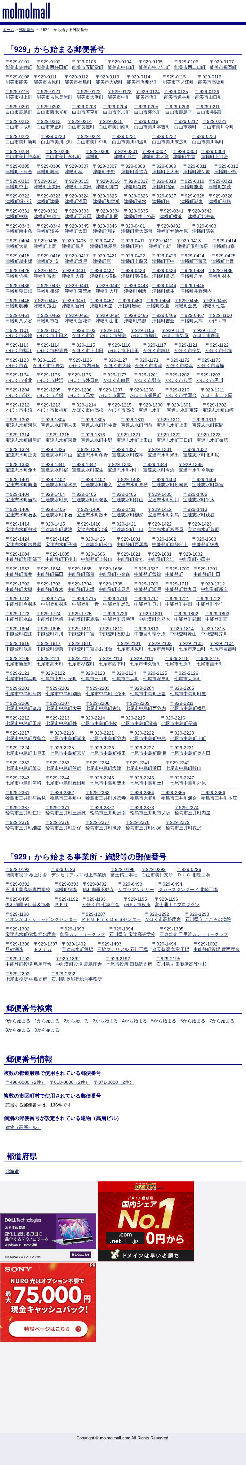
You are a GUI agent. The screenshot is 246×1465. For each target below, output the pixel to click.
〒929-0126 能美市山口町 (208, 94)
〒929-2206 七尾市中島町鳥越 (23, 706)
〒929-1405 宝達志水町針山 (128, 497)
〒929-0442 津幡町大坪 (108, 288)
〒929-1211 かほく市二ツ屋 (216, 392)
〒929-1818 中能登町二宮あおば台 (90, 646)
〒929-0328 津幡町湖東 (192, 198)
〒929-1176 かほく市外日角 (83, 377)
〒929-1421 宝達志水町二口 (128, 526)
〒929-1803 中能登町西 (217, 616)
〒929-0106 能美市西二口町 (190, 64)
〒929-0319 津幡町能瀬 (192, 184)
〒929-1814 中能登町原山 (183, 631)
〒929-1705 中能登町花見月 (114, 586)
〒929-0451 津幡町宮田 (74, 303)
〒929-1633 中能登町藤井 (18, 571)
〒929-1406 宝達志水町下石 (56, 512)
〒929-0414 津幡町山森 (224, 243)
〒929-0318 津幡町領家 (164, 184)
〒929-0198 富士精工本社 (124, 872)
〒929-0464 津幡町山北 (108, 318)
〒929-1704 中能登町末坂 (81, 586)
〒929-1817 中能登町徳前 (50, 646)
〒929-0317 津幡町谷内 (136, 184)
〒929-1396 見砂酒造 (17, 946)
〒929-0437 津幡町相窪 (49, 288)
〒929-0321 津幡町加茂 (221, 184)
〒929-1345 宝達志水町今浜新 (197, 467)
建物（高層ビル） (23, 1127)
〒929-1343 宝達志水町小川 (123, 467)
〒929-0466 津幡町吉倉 (164, 318)
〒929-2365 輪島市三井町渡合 (179, 795)
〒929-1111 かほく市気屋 (175, 333)
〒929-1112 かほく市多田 (206, 333)
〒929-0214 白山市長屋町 (81, 124)
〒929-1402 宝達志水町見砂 (132, 482)
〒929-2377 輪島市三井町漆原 (103, 825)
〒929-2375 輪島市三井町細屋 (23, 825)
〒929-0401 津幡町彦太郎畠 (136, 228)
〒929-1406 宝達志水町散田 (92, 512)
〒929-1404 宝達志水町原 (54, 497)
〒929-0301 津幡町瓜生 (126, 154)
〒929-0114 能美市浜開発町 (142, 79)
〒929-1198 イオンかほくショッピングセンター (41, 917)
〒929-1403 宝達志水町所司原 (170, 482)
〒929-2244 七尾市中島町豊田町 (65, 780)
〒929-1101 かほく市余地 (18, 333)
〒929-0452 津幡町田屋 (102, 303)
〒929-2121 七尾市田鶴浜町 (21, 676)
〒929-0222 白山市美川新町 (21, 139)
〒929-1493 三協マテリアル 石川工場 (122, 946)
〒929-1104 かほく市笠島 (113, 333)
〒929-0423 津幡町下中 (164, 258)
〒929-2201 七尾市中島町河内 (23, 691)
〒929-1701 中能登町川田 (206, 571)
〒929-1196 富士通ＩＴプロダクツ (177, 902)
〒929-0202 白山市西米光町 (52, 109)
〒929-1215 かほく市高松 (121, 407)
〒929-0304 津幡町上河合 (214, 154)
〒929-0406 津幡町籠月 (74, 243)
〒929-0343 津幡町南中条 (18, 228)
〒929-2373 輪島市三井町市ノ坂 (150, 810)
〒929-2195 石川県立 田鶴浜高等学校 (181, 961)
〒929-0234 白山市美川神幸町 (23, 154)
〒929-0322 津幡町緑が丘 (18, 198)
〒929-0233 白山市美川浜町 (208, 139)
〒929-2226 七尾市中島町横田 (108, 750)
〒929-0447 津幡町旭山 (46, 303)
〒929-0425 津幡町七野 (223, 258)
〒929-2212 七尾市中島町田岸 (23, 720)
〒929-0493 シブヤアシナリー (136, 886)
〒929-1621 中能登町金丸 (130, 556)
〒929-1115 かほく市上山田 (87, 347)
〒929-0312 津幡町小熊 (226, 169)
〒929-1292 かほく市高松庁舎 (163, 917)
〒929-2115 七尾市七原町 (178, 661)
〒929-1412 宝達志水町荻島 (163, 512)
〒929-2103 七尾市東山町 (192, 646)
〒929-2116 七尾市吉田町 (209, 661)
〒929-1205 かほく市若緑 (50, 392)
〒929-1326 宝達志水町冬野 (92, 452)
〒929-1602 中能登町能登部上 (170, 541)
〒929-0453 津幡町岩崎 (130, 303)
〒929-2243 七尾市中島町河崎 (23, 780)
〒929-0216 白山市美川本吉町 (152, 124)
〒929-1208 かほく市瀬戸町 (145, 392)
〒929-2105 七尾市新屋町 (18, 661)
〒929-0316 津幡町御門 (108, 184)
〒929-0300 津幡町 (98, 154)
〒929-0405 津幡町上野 (46, 243)
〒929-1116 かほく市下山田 (123, 347)
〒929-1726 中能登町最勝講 (119, 616)
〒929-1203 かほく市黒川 (209, 377)
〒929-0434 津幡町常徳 (164, 273)
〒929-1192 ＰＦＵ (66, 902)
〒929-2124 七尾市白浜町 (125, 676)
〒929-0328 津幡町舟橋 (221, 198)
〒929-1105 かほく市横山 (144, 333)
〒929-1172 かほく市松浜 (179, 363)
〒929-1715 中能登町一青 (85, 601)
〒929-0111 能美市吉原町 (47, 79)
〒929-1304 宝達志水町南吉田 (59, 422)
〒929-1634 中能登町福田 (50, 571)
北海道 (12, 1171)
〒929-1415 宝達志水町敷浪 (56, 526)
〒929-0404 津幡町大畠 (17, 243)
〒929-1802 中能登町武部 (187, 616)
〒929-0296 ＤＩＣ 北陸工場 (193, 872)
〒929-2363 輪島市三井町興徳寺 (106, 795)
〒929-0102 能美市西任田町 (52, 64)
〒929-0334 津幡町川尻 (108, 213)
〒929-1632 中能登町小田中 (194, 556)
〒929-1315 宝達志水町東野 (61, 437)
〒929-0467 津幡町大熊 (192, 318)
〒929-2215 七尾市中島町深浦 (139, 720)
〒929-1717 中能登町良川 (147, 601)
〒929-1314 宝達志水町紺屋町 (23, 437)
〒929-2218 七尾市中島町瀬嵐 (68, 735)
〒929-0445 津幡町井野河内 (196, 288)
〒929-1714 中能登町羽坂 (54, 601)
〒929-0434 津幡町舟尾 (192, 273)
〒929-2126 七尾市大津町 (187, 676)
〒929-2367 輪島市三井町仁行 (23, 810)
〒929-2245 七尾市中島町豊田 (108, 780)
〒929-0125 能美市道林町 (177, 94)
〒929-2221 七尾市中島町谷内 (108, 735)
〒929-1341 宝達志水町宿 (54, 467)
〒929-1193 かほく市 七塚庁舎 (100, 902)
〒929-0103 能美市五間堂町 (87, 64)
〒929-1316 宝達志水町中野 (96, 437)
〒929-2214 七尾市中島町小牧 (99, 720)
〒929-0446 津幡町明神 (17, 303)
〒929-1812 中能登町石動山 (114, 631)
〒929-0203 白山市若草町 (85, 109)
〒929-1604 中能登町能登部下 (23, 556)
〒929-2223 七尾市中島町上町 (188, 735)
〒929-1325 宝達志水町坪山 (56, 452)
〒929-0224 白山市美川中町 (92, 139)
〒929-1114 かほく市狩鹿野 (52, 347)
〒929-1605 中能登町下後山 (61, 556)
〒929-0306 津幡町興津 (49, 169)
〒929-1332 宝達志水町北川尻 (201, 452)
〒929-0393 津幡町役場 (66, 886)
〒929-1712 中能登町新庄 (214, 586)
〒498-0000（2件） (25, 1082)
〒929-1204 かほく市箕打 (18, 392)
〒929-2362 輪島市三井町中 (65, 795)
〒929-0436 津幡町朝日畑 (18, 288)
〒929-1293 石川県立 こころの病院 (208, 917)
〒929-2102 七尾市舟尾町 (161, 646)
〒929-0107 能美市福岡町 (223, 64)
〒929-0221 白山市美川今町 (218, 124)
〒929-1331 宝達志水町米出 (163, 452)
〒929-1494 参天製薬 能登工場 (170, 946)
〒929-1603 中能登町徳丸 (205, 541)
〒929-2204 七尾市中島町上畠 (148, 691)
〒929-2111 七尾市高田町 (50, 661)
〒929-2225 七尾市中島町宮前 (68, 750)
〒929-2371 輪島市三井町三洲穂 (65, 810)
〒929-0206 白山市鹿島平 (178, 109)
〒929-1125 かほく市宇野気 (48, 363)
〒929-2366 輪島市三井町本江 (219, 795)
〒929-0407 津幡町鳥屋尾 (103, 243)
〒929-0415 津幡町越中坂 (18, 258)
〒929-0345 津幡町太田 (77, 228)
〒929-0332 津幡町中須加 (47, 213)
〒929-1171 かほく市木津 (148, 363)
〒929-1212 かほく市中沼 (18, 407)
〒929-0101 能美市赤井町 (18, 64)
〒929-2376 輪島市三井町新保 (63, 825)
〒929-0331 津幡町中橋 (17, 213)
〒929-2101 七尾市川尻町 (130, 646)
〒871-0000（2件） (114, 1082)
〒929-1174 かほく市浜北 (18, 377)
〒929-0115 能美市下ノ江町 (178, 79)
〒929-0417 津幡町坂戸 (77, 258)
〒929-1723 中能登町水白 (18, 616)
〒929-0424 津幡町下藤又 (193, 258)
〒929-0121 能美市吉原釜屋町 (54, 94)
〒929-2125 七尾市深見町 (156, 676)
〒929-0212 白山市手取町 (18, 124)
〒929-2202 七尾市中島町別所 (63, 691)
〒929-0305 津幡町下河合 (18, 169)
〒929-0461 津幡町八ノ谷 (18, 318)
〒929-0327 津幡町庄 (164, 198)
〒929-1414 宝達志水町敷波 (21, 526)
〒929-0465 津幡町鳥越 (136, 318)
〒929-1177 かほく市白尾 (116, 377)
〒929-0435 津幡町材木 (221, 273)
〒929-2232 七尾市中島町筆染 (23, 765)
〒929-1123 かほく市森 (17, 363)
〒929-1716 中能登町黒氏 (116, 601)
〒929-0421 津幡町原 (105, 258)
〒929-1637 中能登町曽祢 (147, 571)
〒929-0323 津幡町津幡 (49, 198)
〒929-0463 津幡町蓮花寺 (78, 318)
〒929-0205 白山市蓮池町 (147, 109)
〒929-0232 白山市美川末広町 (170, 139)
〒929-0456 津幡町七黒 (215, 303)
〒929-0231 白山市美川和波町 (130, 139)
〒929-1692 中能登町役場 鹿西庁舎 (216, 946)
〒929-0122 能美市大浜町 (90, 94)
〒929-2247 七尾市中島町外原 (188, 780)
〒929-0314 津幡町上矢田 (47, 184)
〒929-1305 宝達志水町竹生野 (99, 422)
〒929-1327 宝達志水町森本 (128, 452)
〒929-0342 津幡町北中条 (201, 213)
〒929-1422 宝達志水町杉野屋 (166, 526)
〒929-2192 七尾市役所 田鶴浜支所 (129, 961)
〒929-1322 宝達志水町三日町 (175, 437)
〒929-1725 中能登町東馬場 (83, 616)
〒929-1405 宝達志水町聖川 (163, 497)
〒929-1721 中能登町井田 (178, 601)
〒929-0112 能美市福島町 (78, 79)
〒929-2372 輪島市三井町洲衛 (108, 810)
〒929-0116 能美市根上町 (18, 94)
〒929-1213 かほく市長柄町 (52, 407)
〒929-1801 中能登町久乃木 (154, 616)
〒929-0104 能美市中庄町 (121, 64)
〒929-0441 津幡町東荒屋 (78, 288)
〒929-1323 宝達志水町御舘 (212, 437)
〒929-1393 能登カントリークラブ (82, 931)
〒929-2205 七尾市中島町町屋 (188, 691)
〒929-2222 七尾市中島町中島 (148, 735)
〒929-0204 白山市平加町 (116, 109)
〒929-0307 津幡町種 (77, 169)
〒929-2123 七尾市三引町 (94, 676)
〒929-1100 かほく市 (220, 318)
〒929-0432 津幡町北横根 (103, 273)
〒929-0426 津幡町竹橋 (17, 273)
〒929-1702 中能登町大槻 (18, 586)
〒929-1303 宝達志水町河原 (21, 422)
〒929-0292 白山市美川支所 (157, 872)
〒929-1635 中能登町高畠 (81, 571)
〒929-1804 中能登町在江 (18, 631)
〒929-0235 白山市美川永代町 (63, 154)
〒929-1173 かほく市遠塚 (210, 363)
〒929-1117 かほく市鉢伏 (156, 347)
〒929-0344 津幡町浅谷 (49, 228)
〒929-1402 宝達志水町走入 (96, 482)
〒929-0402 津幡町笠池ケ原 (172, 228)
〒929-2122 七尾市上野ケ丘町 (59, 676)
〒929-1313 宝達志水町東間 (208, 422)
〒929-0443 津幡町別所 (136, 288)
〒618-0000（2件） (70, 1082)
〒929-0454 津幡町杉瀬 (158, 303)
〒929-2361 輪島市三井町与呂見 (25, 795)
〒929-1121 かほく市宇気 (187, 347)
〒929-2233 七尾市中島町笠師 (63, 765)
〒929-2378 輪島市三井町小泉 (143, 825)
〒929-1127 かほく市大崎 (117, 363)
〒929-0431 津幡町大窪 (74, 273)
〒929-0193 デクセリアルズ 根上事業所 (78, 872)
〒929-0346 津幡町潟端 (105, 228)
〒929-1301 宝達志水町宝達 (182, 407)
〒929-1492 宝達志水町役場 (77, 946)
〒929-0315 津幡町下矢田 (78, 184)
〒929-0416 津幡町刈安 (49, 258)
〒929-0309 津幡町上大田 (165, 169)
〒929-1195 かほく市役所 (137, 902)
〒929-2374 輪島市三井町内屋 (192, 810)
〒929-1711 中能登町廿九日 (181, 586)
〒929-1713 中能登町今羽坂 (21, 601)
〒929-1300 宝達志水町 (151, 407)
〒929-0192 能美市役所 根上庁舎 (26, 872)
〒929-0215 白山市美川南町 (114, 124)
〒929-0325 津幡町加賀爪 (106, 198)
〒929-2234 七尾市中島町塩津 (103, 765)
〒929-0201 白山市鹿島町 (18, 109)
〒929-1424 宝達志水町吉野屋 (23, 541)
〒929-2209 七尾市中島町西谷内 (146, 706)
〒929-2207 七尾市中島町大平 (63, 706)
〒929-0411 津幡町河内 (132, 243)
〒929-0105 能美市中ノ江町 (154, 64)
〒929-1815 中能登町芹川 (214, 631)
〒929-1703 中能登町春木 (50, 586)
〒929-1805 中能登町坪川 (50, 631)
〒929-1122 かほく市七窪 (218, 347)
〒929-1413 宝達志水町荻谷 (199, 512)
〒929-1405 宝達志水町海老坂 (90, 497)
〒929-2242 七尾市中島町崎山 (183, 765)
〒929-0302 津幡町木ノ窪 (155, 154)
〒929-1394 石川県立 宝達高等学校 (132, 931)
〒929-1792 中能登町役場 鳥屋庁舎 (28, 961)
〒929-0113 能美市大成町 (109, 79)
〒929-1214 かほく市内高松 (87, 407)
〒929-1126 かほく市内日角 (84, 363)
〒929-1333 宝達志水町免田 (21, 467)
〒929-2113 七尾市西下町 (112, 661)
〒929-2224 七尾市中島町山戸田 (25, 750)
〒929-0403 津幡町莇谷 (204, 228)
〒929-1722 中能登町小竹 (209, 601)
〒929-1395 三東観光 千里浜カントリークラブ (194, 931)
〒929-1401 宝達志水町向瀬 (21, 482)
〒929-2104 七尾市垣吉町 (223, 646)
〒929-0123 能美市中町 (120, 94)
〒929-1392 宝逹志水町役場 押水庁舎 (30, 931)
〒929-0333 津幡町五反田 (78, 213)
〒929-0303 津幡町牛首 (185, 154)
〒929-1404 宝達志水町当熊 (21, 497)
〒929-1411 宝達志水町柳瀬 (128, 512)
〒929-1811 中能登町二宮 (81, 631)
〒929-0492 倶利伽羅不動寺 (98, 886)
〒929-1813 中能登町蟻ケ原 (150, 631)
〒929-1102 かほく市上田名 (52, 333)
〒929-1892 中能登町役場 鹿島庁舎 (79, 961)
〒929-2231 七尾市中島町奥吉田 (190, 750)
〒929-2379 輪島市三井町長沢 (183, 825)
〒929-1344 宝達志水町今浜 (159, 467)
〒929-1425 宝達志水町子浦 (61, 541)
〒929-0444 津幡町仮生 (164, 288)
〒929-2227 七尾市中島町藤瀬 (148, 750)
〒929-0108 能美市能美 (17, 79)
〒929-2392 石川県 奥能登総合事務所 (76, 976)
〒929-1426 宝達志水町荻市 (96, 541)
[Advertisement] (123, 1388)
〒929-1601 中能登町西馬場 (132, 541)
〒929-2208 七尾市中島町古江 (103, 706)
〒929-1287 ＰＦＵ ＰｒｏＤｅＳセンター (111, 917)
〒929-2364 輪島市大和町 (143, 795)
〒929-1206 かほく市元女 (81, 392)
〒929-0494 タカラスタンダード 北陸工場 (188, 886)
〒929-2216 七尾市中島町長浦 (179, 720)
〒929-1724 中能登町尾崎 (50, 616)
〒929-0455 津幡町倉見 (187, 303)
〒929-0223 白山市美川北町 (56, 139)
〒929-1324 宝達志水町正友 (21, 452)
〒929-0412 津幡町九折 (161, 243)
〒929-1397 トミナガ (46, 946)
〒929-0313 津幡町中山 (17, 184)
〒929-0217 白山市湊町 (186, 124)
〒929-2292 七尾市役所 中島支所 (26, 976)
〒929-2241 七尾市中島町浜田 (143, 765)
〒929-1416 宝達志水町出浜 (92, 526)
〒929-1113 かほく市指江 (18, 347)
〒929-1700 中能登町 (177, 571)
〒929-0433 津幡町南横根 (134, 273)
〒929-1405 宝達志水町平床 (199, 497)
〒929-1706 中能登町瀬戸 (147, 586)
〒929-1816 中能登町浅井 (18, 646)
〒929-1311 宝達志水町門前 (136, 422)
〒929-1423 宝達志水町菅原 (203, 526)
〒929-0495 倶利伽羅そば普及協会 (27, 902)
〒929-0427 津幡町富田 (46, 273)
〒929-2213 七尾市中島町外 (61, 720)
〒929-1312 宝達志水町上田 (172, 422)
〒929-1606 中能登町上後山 (96, 556)
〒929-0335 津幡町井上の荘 (139, 213)
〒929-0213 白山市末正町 (50, 124)
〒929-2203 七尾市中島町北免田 (106, 691)
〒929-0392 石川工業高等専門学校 (27, 886)
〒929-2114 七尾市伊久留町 (145, 661)
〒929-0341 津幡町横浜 (172, 213)
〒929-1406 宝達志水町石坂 (21, 512)
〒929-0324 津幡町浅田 (77, 198)
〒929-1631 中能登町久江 (161, 556)
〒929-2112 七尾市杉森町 (81, 661)
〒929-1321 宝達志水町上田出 (134, 437)
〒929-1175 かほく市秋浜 (50, 377)
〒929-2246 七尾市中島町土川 (148, 780)
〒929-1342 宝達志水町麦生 (87, 467)
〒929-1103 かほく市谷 (83, 333)
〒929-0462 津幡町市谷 (49, 318)
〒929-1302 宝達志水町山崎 (218, 407)
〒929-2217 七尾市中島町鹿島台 (25, 735)
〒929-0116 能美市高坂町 (211, 79)
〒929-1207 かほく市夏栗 (112, 392)
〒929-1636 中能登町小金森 (114, 571)
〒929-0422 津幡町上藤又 (134, 258)
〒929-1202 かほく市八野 (178, 377)
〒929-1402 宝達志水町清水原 (59, 482)
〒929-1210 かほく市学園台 (181, 392)
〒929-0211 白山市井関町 (209, 109)
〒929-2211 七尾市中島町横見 (188, 706)
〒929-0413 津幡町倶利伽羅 (192, 243)
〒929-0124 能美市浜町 (148, 94)
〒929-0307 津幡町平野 (105, 169)
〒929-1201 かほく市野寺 (147, 377)
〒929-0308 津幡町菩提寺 (134, 169)
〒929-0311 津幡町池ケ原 (196, 169)
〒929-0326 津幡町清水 (136, 198)
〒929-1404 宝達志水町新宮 (208, 482)
